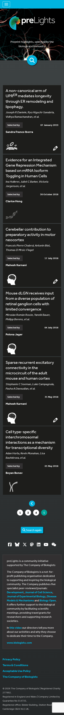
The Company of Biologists (20, 676)
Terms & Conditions (15, 665)
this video (16, 627)
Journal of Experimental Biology (26, 596)
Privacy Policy (11, 659)
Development (15, 592)
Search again (33, 530)
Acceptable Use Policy (17, 671)
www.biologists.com (19, 642)
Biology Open (47, 600)
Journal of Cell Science (38, 592)
